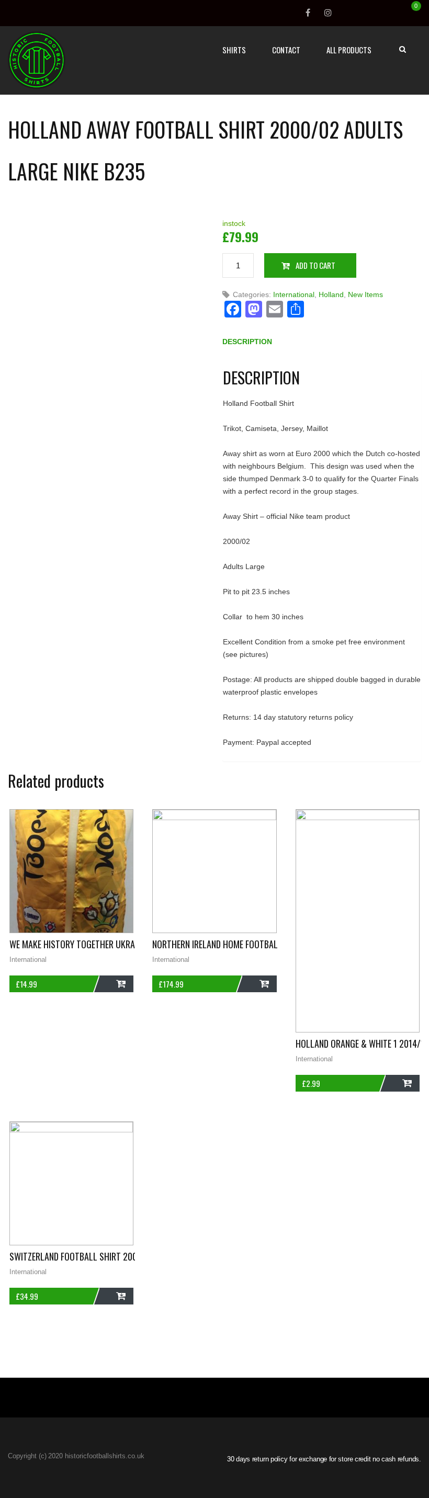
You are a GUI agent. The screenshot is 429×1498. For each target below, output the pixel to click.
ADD (116, 983)
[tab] (247, 344)
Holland (331, 294)
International (293, 294)
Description (247, 341)
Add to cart (315, 265)
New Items (365, 294)
